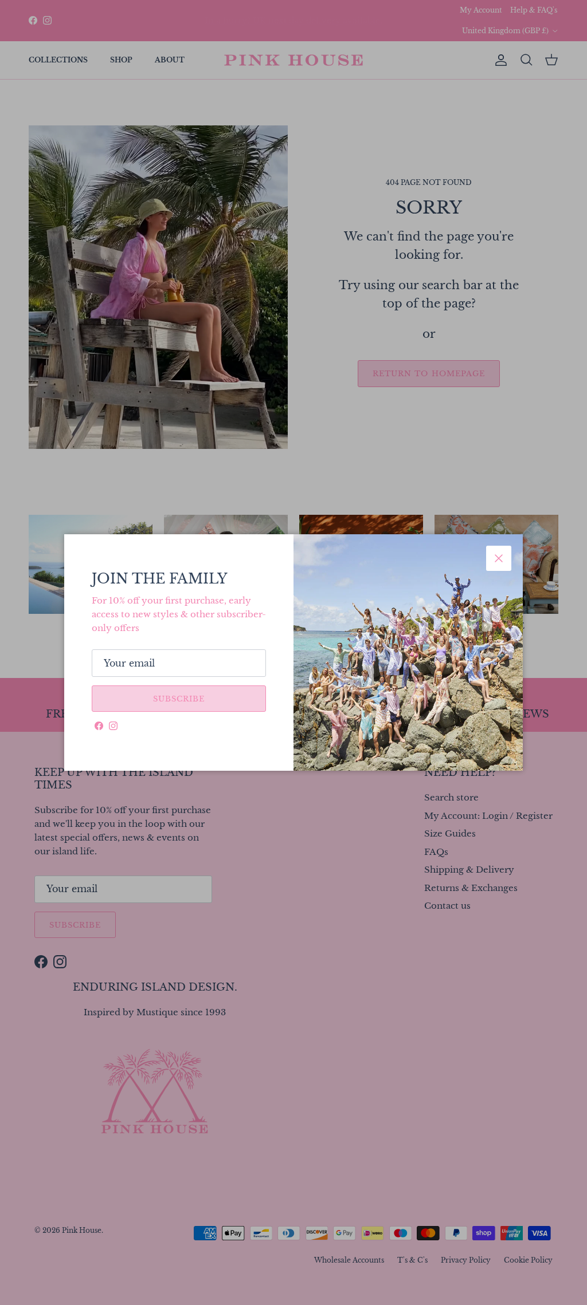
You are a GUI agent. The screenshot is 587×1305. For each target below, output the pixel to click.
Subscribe (179, 699)
